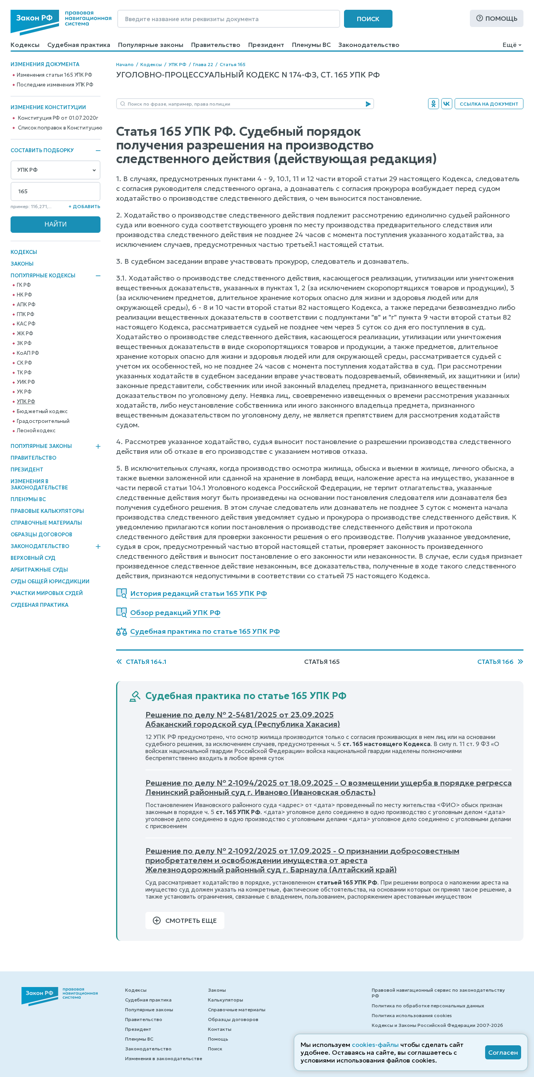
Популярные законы (150, 45)
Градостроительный (43, 421)
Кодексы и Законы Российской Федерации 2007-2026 (437, 1025)
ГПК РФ (25, 314)
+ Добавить (84, 206)
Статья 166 (495, 661)
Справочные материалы (46, 523)
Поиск (368, 19)
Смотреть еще (191, 920)
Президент (266, 45)
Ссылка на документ (489, 104)
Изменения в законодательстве (39, 484)
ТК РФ (24, 373)
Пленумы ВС (311, 45)
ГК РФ (23, 285)
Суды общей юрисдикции (50, 581)
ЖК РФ (25, 334)
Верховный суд (33, 558)
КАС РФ (26, 324)
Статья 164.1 (146, 661)
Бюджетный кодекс (42, 411)
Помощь (502, 18)
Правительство (215, 45)
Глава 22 (203, 64)
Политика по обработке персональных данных (428, 1006)
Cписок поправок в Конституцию (60, 128)
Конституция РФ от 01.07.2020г (58, 118)
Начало (125, 64)
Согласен (503, 1052)
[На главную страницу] (61, 23)
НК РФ (24, 295)
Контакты (219, 1029)
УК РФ (24, 392)
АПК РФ (26, 305)
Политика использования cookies (412, 1015)
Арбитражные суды (39, 569)
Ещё (509, 45)
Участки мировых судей (47, 593)
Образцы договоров (41, 534)
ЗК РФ (24, 343)
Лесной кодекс (36, 431)
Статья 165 (232, 64)
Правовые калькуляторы (47, 511)
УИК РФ (26, 382)
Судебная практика (78, 45)
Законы (22, 264)
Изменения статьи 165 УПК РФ (54, 75)
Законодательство (369, 45)
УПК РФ (26, 402)
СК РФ (24, 363)
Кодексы (25, 45)
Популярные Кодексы (43, 276)
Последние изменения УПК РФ (55, 85)
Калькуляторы (225, 1000)
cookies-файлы (375, 1044)
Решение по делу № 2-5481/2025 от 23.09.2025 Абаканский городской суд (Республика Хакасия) (242, 719)
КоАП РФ (28, 353)
